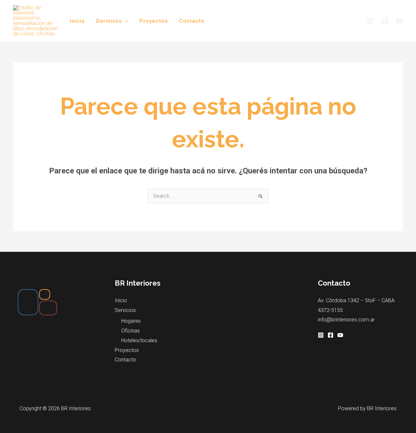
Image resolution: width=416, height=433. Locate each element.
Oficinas (130, 331)
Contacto (191, 21)
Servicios (109, 21)
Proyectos (153, 21)
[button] (125, 20)
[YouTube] (399, 21)
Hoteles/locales (139, 340)
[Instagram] (370, 21)
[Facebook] (384, 21)
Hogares (131, 321)
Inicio (77, 21)
